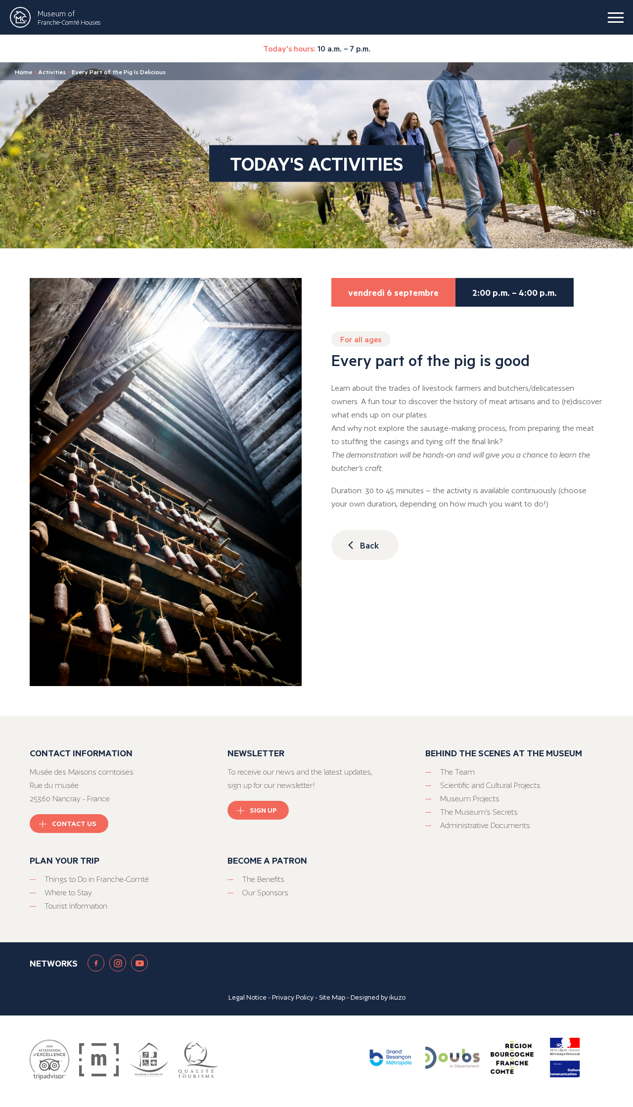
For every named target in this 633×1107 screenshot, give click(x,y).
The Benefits (263, 879)
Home (23, 72)
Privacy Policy (293, 997)
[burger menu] (615, 17)
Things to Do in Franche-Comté (97, 879)
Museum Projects (469, 798)
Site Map (332, 997)
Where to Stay (68, 892)
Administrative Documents (485, 825)
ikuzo (397, 997)
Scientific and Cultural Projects (490, 785)
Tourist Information (76, 906)
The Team (457, 772)
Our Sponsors (265, 892)
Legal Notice (247, 997)
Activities (52, 72)
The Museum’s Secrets (479, 812)
